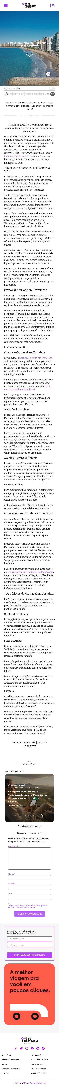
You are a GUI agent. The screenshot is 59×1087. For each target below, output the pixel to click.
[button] (5, 5)
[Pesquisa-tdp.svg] (53, 5)
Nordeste (38, 43)
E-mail (11, 824)
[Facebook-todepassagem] (15, 989)
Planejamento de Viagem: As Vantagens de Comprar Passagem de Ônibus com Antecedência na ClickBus (27, 737)
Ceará (49, 43)
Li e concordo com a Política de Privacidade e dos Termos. (30, 1080)
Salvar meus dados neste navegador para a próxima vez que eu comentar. (27, 847)
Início (8, 43)
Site (10, 834)
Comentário (14, 787)
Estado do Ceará (24, 683)
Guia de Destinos (22, 43)
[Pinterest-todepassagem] (37, 989)
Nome (12, 815)
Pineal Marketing (38, 1023)
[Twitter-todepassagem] (21, 989)
